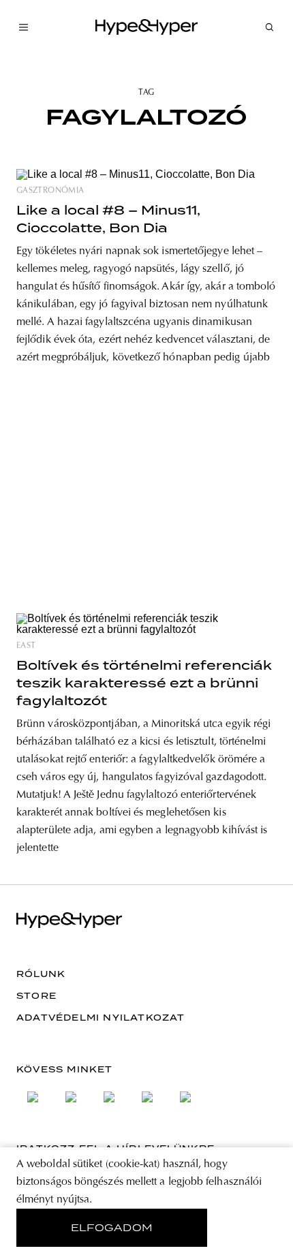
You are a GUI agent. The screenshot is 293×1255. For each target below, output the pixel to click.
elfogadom (112, 1227)
